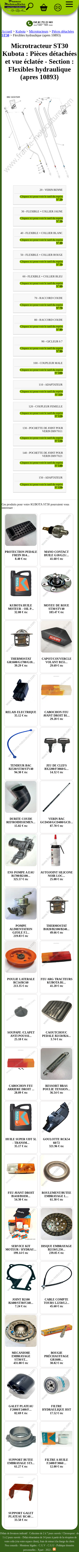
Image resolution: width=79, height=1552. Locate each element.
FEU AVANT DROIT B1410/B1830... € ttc (21, 1196)
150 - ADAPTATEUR (51, 477)
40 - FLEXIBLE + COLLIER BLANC (41, 233)
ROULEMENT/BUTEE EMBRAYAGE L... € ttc (56, 1196)
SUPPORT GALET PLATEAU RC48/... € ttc (20, 1517)
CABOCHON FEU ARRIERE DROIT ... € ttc (20, 1089)
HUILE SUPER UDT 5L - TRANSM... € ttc (20, 1143)
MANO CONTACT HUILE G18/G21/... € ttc (56, 555)
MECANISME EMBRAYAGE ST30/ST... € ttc (21, 1358)
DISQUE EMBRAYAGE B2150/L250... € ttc (56, 1250)
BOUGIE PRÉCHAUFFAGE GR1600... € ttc (56, 1358)
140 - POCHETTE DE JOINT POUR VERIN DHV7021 (43, 454)
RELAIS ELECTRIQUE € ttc (20, 714)
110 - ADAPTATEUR (51, 384)
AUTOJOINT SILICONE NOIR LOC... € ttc (56, 876)
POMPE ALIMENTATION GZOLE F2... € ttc (20, 931)
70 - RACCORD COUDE (48, 298)
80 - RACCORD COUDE (48, 319)
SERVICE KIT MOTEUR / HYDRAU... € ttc (20, 1250)
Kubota (20, 31)
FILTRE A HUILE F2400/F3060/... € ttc (56, 1463)
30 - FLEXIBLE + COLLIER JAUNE (42, 211)
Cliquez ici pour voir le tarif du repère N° (41, 198)
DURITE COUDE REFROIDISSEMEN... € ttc (20, 822)
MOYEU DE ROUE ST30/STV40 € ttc (56, 609)
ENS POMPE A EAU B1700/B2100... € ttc (21, 876)
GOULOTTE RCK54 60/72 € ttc (56, 1143)
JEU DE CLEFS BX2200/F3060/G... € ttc (56, 769)
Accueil (7, 31)
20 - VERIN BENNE (51, 189)
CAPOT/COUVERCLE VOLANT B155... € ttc (56, 662)
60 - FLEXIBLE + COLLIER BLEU (43, 276)
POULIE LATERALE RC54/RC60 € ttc (21, 983)
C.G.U (51, 1545)
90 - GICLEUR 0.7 (52, 341)
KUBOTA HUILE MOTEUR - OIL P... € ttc (21, 609)
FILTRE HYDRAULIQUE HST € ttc (56, 1410)
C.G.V (42, 1545)
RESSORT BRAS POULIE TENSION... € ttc (56, 1089)
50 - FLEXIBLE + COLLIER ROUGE (41, 254)
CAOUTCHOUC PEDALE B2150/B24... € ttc (56, 1036)
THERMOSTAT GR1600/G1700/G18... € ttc (21, 662)
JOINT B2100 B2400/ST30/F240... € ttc (20, 1303)
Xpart (40, 1549)
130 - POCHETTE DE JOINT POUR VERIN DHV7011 (43, 430)
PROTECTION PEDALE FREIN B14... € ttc (21, 555)
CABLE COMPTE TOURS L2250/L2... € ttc (56, 1303)
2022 (48, 1549)
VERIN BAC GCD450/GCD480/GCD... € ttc (56, 822)
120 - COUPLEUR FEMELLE (46, 406)
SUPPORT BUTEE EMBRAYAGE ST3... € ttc (21, 1463)
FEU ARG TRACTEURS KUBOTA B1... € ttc (56, 983)
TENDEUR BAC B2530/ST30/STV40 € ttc (21, 769)
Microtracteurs (38, 31)
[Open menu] (69, 4)
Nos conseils (11, 1545)
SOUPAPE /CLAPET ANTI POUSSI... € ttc (21, 1036)
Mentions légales (28, 1545)
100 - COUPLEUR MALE (48, 363)
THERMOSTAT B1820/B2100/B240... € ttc (56, 929)
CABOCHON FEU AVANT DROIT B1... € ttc (56, 716)
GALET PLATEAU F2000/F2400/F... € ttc (21, 1410)
